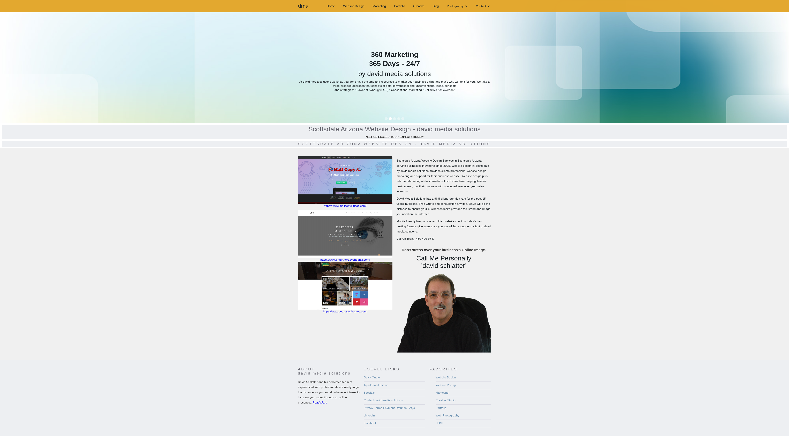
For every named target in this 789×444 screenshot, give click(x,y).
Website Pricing (446, 385)
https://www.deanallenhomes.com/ (345, 311)
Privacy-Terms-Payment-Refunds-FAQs (389, 407)
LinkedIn (369, 415)
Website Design (353, 6)
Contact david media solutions (383, 400)
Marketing (379, 6)
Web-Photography (447, 415)
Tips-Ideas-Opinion (376, 385)
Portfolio (399, 6)
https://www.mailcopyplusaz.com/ (345, 205)
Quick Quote (372, 377)
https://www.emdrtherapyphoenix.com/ (345, 259)
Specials (369, 392)
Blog (436, 6)
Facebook (370, 423)
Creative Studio (446, 400)
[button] (457, 6)
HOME (440, 423)
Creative (418, 6)
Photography (455, 6)
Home (331, 6)
